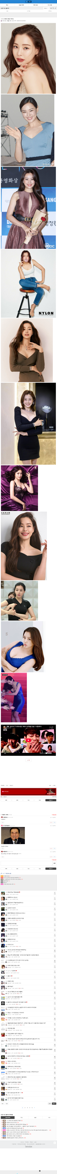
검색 (50, 1103)
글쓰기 (55, 8)
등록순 (7, 814)
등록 (54, 863)
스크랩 (54, 785)
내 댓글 (28, 11)
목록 (6, 800)
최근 (2, 1103)
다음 (40, 800)
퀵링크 (31, 1142)
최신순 (10, 814)
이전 (28, 800)
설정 (35, 1142)
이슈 (49, 1117)
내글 (7, 11)
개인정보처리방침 (21, 1144)
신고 (7, 785)
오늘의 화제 (7, 1117)
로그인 (22, 1142)
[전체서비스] (55, 1)
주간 (21, 1117)
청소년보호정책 (30, 1144)
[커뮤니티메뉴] (1, 1)
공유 (50, 785)
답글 (2, 822)
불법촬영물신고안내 (40, 1144)
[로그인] (53, 1)
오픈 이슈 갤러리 (5, 8)
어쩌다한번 (4, 20)
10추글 (49, 11)
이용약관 (14, 1144)
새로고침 (54, 814)
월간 (35, 1117)
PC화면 (27, 1142)
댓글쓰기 (51, 800)
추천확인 (2, 785)
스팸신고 (11, 785)
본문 (17, 800)
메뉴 (2, 796)
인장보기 (5, 796)
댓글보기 (51, 868)
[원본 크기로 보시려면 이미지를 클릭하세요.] (28, 58)
